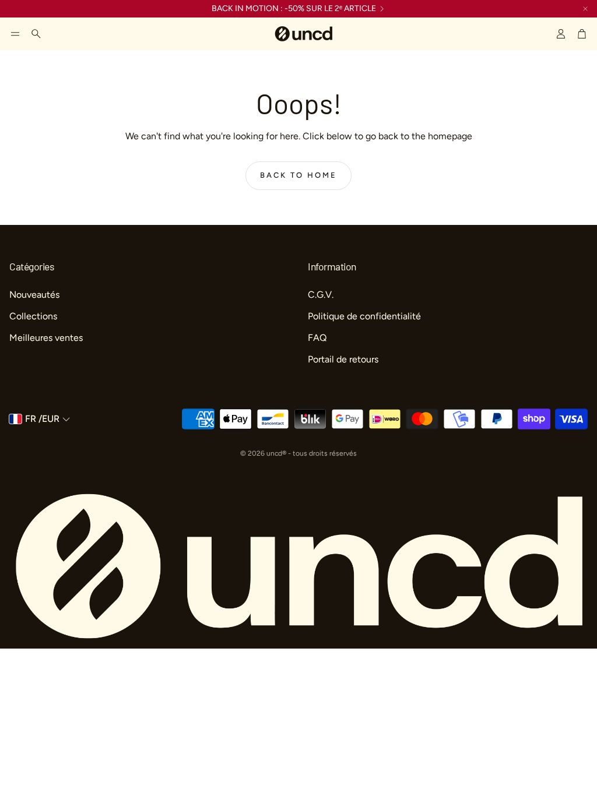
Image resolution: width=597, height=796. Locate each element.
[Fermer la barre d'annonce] (585, 8)
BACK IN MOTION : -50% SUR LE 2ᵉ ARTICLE (294, 9)
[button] (15, 34)
